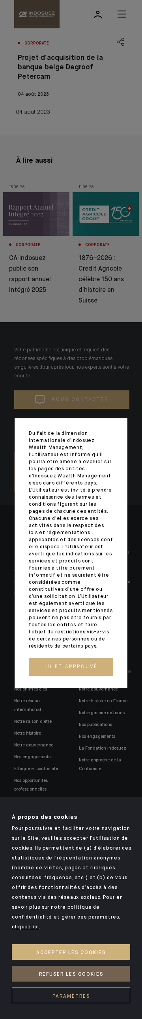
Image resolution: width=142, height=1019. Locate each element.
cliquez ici (25, 927)
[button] (71, 667)
